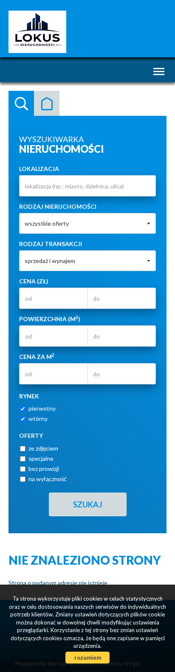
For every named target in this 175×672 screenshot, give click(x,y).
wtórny (38, 418)
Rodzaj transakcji (50, 243)
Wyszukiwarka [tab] (21, 103)
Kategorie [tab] (46, 103)
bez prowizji (43, 468)
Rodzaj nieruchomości (57, 206)
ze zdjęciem (43, 448)
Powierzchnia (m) (49, 318)
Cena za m (36, 356)
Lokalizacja (39, 168)
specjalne (41, 458)
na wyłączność (47, 478)
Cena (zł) (33, 281)
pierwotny (42, 408)
